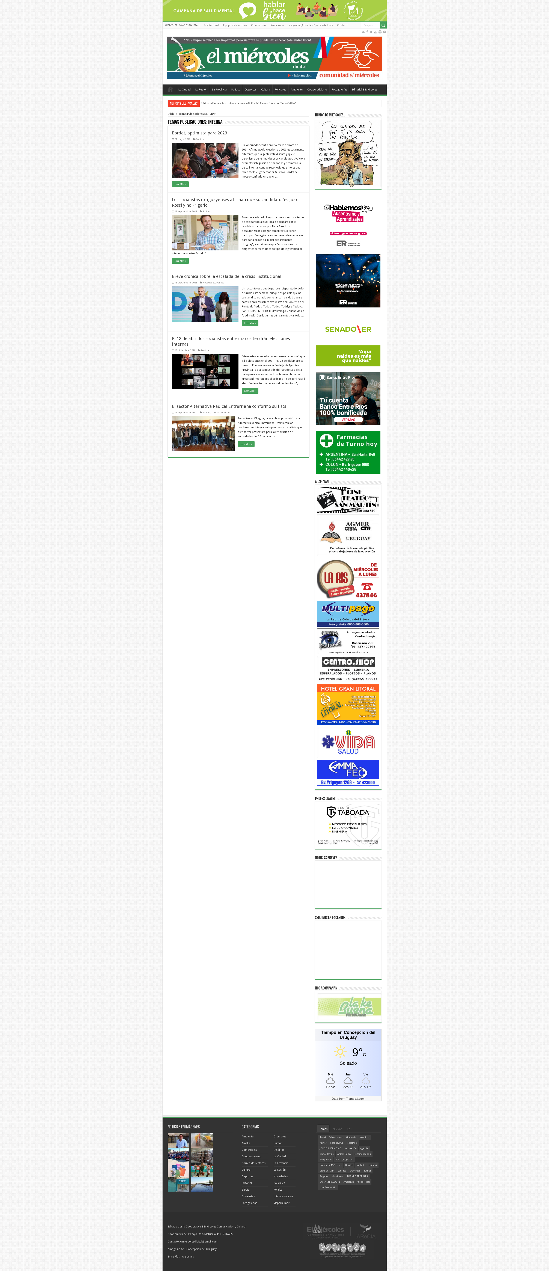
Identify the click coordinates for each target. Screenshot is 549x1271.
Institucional (211, 25)
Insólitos (279, 1149)
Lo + (350, 1129)
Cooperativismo (317, 89)
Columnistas (258, 25)
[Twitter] (371, 32)
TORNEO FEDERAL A (357, 1176)
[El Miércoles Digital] (274, 57)
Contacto (342, 25)
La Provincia (219, 89)
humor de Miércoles (331, 1165)
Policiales (280, 89)
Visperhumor (282, 1203)
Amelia (246, 1143)
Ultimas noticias (221, 412)
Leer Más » (180, 184)
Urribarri (372, 1165)
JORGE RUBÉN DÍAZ (330, 1148)
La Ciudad (184, 89)
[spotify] (384, 32)
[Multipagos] (348, 613)
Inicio (171, 113)
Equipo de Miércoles (235, 25)
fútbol (367, 1170)
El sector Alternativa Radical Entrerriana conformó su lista (229, 406)
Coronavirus (336, 1142)
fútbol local (363, 1182)
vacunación (351, 1148)
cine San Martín (328, 1187)
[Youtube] (375, 32)
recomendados (362, 1154)
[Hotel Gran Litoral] (348, 704)
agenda (364, 1148)
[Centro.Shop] (348, 668)
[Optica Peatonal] (348, 641)
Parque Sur (326, 1159)
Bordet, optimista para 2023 (199, 133)
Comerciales (249, 1149)
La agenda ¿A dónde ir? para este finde (310, 25)
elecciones (337, 1176)
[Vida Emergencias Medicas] (348, 742)
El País (245, 1189)
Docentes (355, 1170)
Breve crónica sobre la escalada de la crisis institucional (226, 276)
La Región (201, 89)
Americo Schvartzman (331, 1137)
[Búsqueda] (383, 25)
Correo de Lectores (253, 1163)
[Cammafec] (348, 772)
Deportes (250, 89)
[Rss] (363, 32)
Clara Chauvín (327, 1170)
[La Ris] (348, 578)
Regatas (324, 1176)
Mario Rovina (327, 1154)
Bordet (349, 1165)
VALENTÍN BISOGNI (330, 1182)
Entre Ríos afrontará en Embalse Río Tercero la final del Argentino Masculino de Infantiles (253, 103)
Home (170, 88)
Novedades (209, 282)
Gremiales (280, 1136)
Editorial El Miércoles (364, 89)
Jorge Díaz (347, 1159)
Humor (278, 1143)
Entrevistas (248, 1196)
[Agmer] (348, 535)
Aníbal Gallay (344, 1154)
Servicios (275, 25)
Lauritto (342, 1170)
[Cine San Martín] (348, 499)
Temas (323, 1129)
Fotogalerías (339, 89)
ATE (337, 1159)
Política (235, 89)
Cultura (265, 89)
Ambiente (297, 89)
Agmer (323, 1142)
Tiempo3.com (355, 1098)
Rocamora (352, 1142)
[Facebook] (367, 32)
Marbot (360, 1165)
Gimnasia (351, 1137)
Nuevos (337, 1129)
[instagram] (380, 32)
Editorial (247, 1183)
